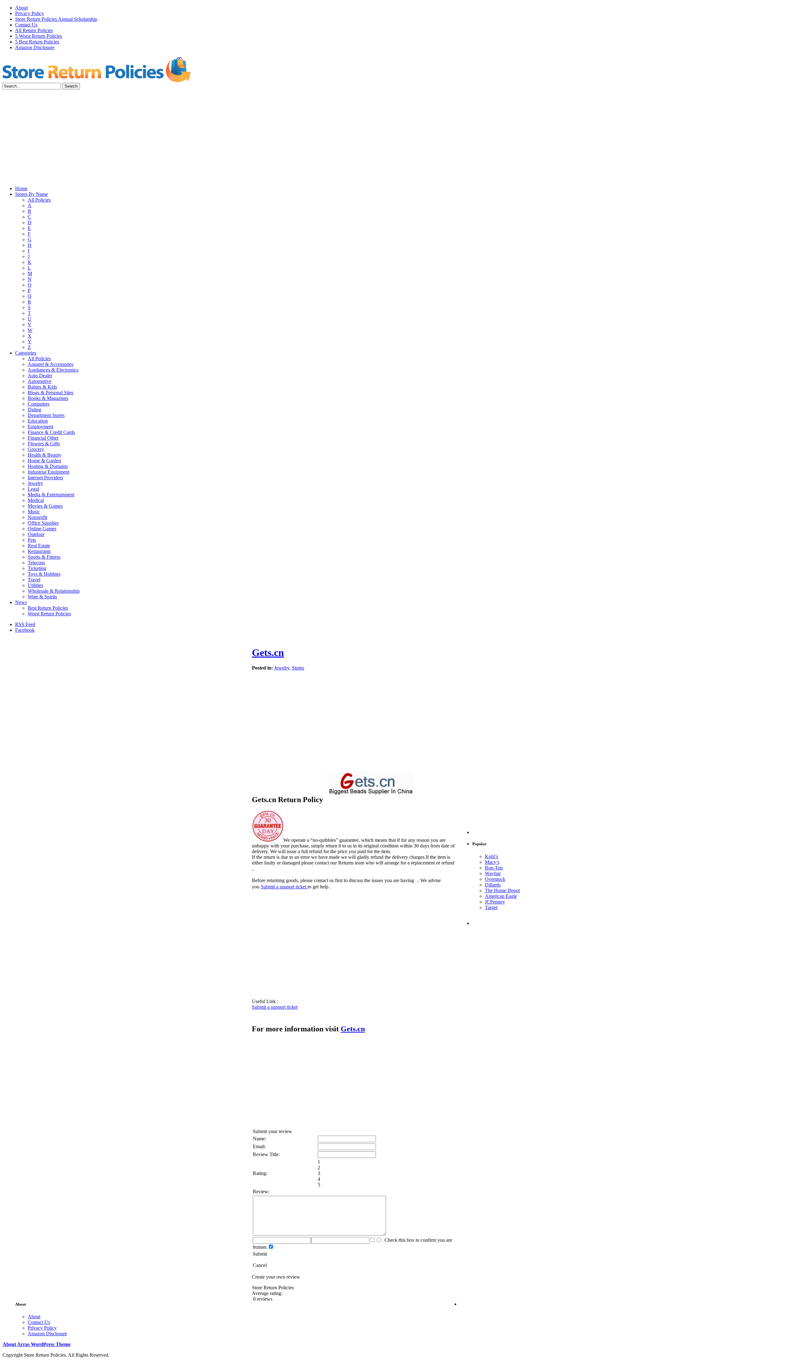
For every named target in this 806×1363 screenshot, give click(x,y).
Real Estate (39, 545)
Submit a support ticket (284, 886)
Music (34, 511)
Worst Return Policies (49, 613)
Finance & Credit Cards (51, 432)
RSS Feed (25, 624)
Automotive (39, 381)
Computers (38, 404)
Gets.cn (268, 652)
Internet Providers (45, 477)
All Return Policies (34, 30)
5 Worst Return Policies (38, 36)
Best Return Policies (48, 608)
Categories (25, 353)
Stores (298, 667)
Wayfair (493, 873)
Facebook (25, 630)
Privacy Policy (29, 13)
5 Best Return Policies (37, 41)
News (21, 602)
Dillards (493, 884)
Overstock (495, 879)
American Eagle (501, 896)
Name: (259, 1138)
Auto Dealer (40, 375)
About (21, 7)
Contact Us (26, 24)
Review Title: (266, 1154)
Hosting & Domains (48, 466)
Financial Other (43, 438)
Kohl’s (491, 856)
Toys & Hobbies (44, 574)
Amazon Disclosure (34, 47)
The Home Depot (502, 890)
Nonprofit (37, 517)
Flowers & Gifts (44, 443)
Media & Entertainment (51, 494)
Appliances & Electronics (53, 370)
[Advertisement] (403, 137)
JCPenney (495, 901)
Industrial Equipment (48, 472)
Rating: (260, 1173)
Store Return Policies (97, 69)
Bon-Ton (494, 867)
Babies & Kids (42, 387)
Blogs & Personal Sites (50, 392)
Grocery (36, 449)
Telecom (36, 562)
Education (38, 421)
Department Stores (46, 415)
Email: (259, 1146)
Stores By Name (31, 194)
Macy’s (492, 862)
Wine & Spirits (42, 596)
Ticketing (37, 568)
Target (491, 907)
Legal (33, 489)
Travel (34, 579)
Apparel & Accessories (50, 364)
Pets (32, 540)
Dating (34, 409)
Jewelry (35, 483)
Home (21, 188)
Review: (261, 1191)
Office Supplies (43, 523)
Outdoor (36, 534)
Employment (40, 426)
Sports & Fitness (44, 557)
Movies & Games (45, 506)
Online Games (42, 528)
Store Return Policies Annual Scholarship (56, 19)
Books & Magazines (48, 398)
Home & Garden (44, 460)
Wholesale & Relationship (54, 591)
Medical (36, 500)
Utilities (35, 585)
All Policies (39, 199)
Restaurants (39, 551)
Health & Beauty (44, 455)
